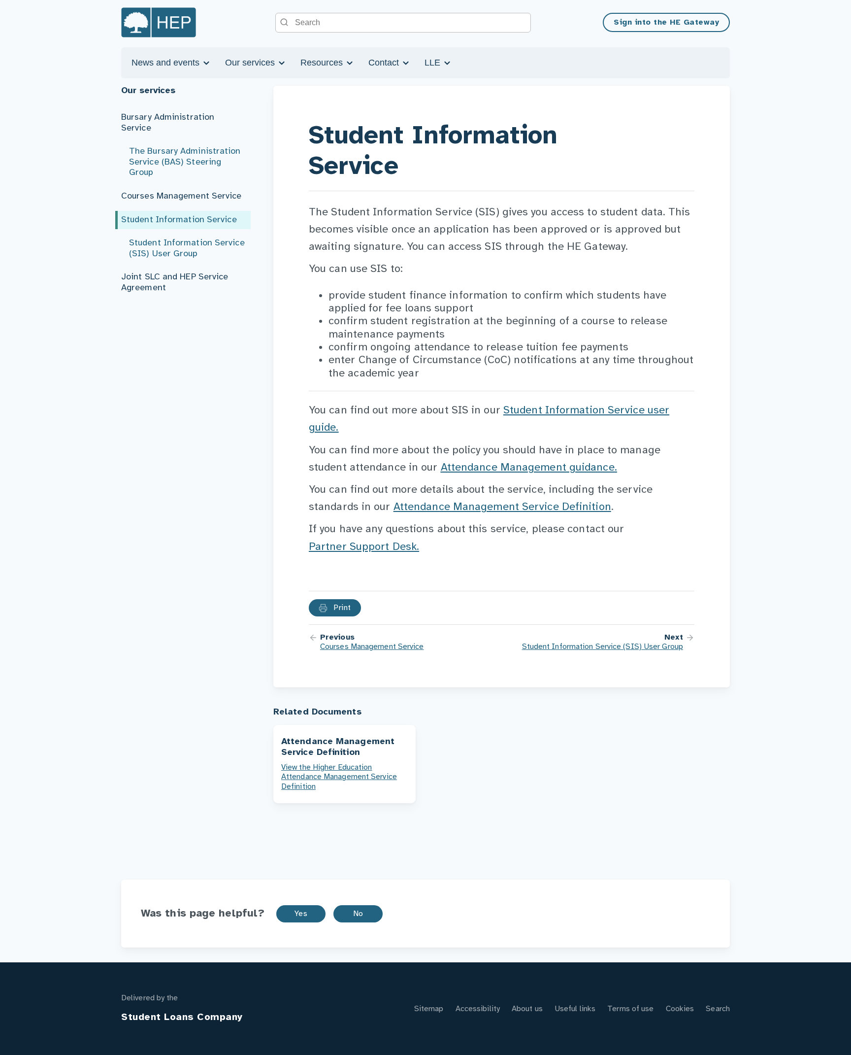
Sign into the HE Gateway (666, 22)
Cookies (680, 1009)
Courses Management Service (181, 196)
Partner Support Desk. (364, 547)
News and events (166, 63)
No (358, 914)
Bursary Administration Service (167, 123)
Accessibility (478, 1009)
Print (341, 608)
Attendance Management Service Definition (502, 507)
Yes (301, 914)
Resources (322, 63)
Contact (384, 63)
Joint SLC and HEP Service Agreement (175, 282)
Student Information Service (179, 220)
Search (718, 1009)
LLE (434, 63)
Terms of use (630, 1009)
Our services (251, 63)
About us (527, 1009)
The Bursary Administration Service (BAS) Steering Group (185, 162)
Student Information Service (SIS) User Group (187, 248)
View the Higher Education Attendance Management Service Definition (339, 776)
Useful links (575, 1009)
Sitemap (429, 1009)
